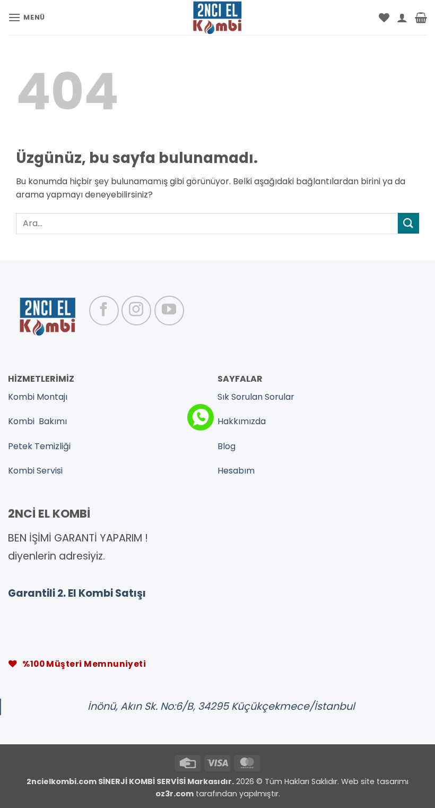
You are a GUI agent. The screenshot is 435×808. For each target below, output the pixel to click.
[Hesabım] (402, 17)
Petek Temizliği (39, 446)
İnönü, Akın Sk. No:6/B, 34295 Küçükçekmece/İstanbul (221, 706)
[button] (26, 17)
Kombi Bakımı (37, 421)
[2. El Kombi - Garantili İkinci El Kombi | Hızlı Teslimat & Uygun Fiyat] (218, 17)
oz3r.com (174, 793)
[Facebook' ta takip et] (104, 310)
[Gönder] (408, 223)
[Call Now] (200, 417)
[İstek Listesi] (384, 17)
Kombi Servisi (35, 471)
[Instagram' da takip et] (136, 310)
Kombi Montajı (37, 397)
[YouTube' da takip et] (169, 310)
